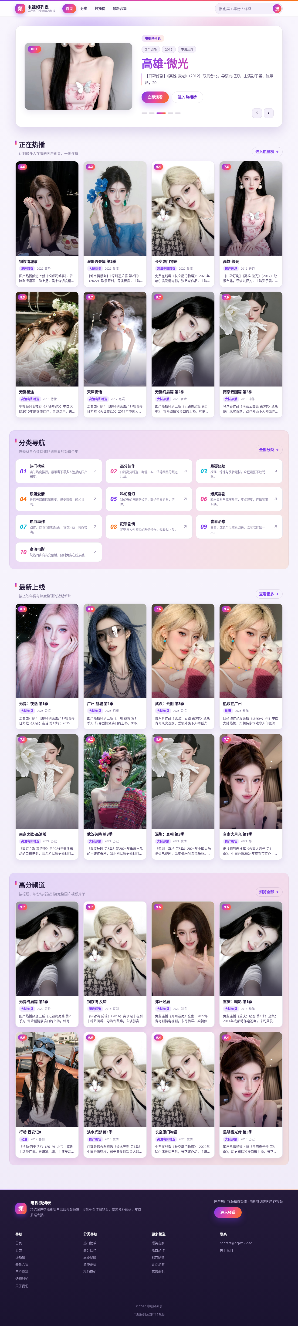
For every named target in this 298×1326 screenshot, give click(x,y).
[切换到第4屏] (168, 113)
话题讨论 (21, 1278)
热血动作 (158, 1250)
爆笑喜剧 (158, 1243)
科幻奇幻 (89, 1271)
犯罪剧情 (158, 1257)
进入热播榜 (187, 97)
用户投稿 (21, 1271)
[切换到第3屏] (159, 113)
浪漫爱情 (89, 1264)
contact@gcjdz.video (236, 1243)
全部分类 (266, 449)
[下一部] (269, 113)
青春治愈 (158, 1264)
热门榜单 (89, 1243)
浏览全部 (266, 891)
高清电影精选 (154, 49)
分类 (83, 8)
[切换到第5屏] (178, 113)
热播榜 (100, 8)
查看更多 (266, 594)
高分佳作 (89, 1250)
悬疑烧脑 (89, 1257)
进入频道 (227, 1212)
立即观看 (155, 97)
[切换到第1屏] (144, 113)
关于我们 (21, 1286)
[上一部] (257, 113)
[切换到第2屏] (152, 113)
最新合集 (120, 8)
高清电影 (158, 1271)
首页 (69, 8)
